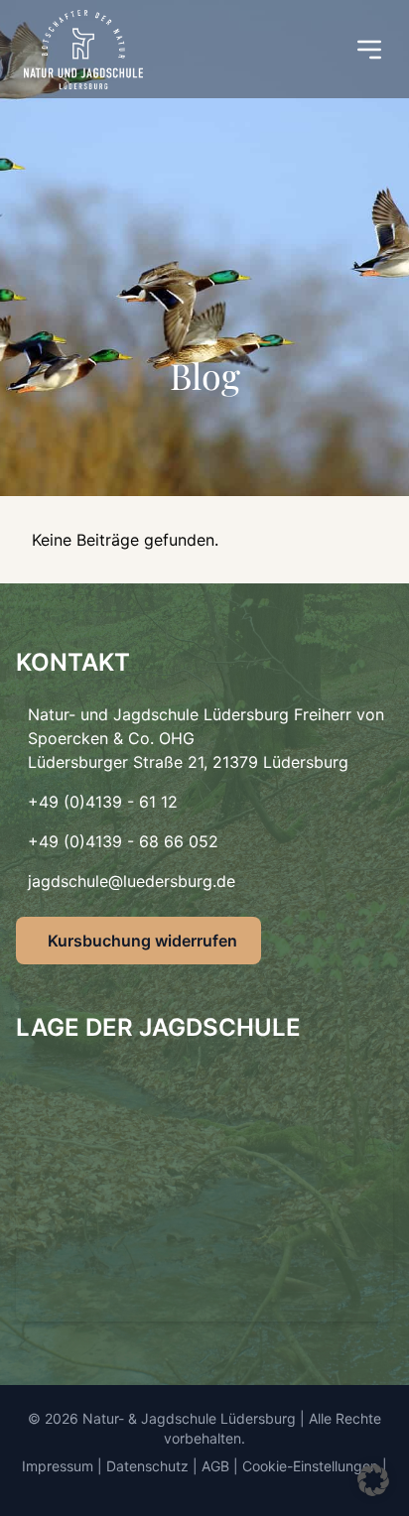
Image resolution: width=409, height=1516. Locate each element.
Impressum (57, 1465)
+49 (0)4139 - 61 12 (103, 802)
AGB (215, 1465)
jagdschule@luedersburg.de (131, 881)
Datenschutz (147, 1465)
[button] (373, 1480)
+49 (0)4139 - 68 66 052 (123, 841)
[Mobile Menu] (369, 49)
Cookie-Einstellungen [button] (310, 1465)
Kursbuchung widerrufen (142, 940)
